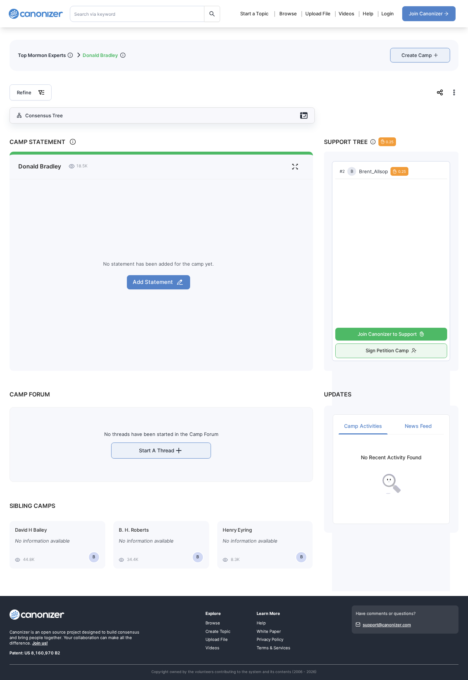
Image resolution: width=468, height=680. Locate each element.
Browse (288, 13)
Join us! (40, 643)
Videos (346, 13)
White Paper (269, 631)
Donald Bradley (100, 55)
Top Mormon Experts (42, 55)
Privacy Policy (270, 639)
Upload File (318, 13)
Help (368, 13)
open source (53, 632)
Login (387, 13)
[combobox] (145, 14)
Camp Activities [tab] (363, 426)
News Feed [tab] (418, 426)
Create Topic (217, 631)
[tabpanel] (391, 474)
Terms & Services (273, 647)
